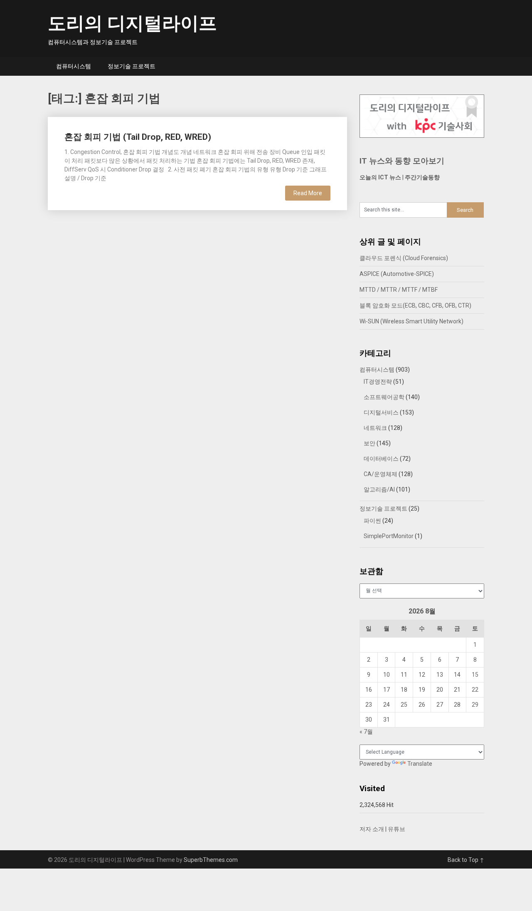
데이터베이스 (381, 458)
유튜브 (396, 829)
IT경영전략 (378, 381)
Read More (307, 193)
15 (475, 674)
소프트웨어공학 (384, 397)
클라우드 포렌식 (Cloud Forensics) (404, 258)
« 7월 (366, 731)
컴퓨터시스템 (73, 66)
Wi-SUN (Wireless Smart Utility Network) (411, 321)
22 (475, 689)
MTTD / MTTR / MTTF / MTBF (399, 289)
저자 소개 (372, 829)
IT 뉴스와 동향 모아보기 (402, 161)
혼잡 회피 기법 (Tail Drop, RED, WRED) (137, 137)
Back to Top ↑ (466, 859)
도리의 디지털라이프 (132, 23)
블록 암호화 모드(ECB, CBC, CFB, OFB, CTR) (415, 305)
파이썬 (372, 520)
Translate (419, 763)
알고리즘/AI (379, 489)
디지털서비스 (381, 412)
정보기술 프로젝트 (131, 66)
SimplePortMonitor (389, 536)
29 (475, 704)
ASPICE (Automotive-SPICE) (397, 274)
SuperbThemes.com (211, 859)
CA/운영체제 (380, 474)
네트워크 (375, 427)
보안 (369, 443)
